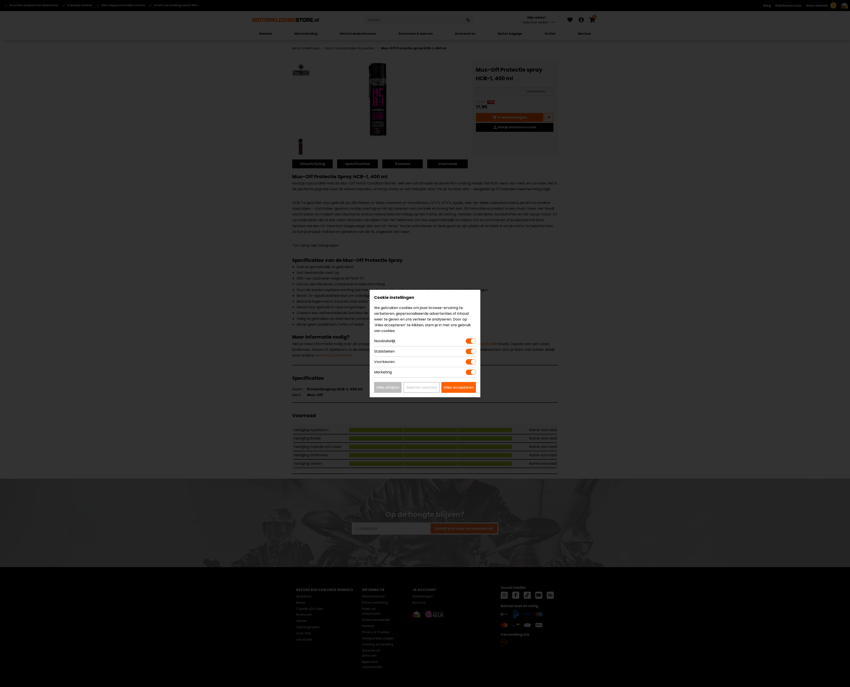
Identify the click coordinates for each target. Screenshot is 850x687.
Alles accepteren (459, 387)
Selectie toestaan (421, 387)
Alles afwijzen (387, 387)
